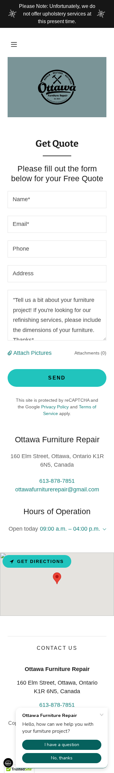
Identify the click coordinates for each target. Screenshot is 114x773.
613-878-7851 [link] (57, 481)
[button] (14, 44)
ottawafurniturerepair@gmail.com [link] (57, 489)
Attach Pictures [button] (32, 353)
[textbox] (57, 199)
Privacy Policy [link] (55, 406)
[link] (57, 87)
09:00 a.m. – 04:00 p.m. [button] (70, 529)
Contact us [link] (57, 648)
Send (57, 377)
